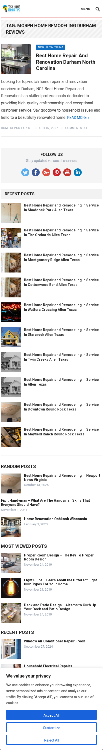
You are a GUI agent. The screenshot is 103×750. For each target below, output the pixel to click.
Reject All (51, 740)
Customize (51, 728)
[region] (51, 709)
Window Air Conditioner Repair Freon (54, 641)
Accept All (52, 715)
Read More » (78, 118)
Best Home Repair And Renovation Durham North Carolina (65, 62)
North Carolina (50, 47)
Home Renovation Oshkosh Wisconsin (55, 519)
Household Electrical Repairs (48, 666)
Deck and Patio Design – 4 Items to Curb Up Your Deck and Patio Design (60, 607)
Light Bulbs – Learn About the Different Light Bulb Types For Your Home (60, 582)
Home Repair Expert (16, 128)
